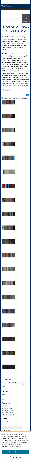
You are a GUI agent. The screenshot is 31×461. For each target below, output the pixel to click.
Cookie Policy (18, 446)
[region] (15, 446)
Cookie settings (9, 444)
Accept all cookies (15, 452)
